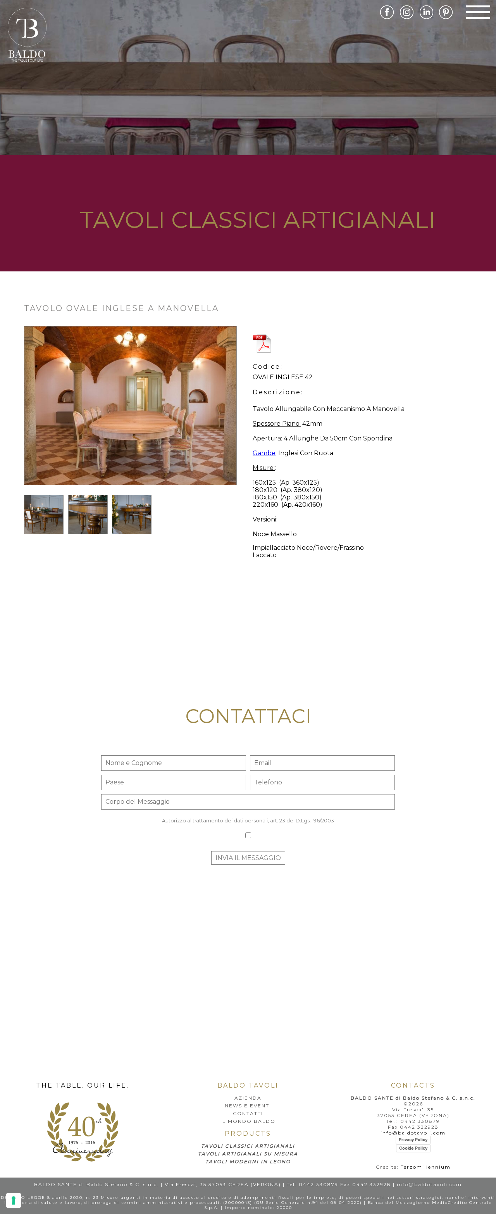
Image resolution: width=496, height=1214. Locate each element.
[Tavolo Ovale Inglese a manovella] (130, 492)
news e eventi (248, 1106)
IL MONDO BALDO (248, 1121)
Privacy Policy (413, 1139)
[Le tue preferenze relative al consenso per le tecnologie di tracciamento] (13, 1200)
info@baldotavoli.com (413, 1133)
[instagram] (409, 17)
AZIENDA (248, 1098)
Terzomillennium (426, 1167)
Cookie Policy (413, 1148)
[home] (83, 1159)
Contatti (248, 1113)
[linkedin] (429, 17)
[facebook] (389, 17)
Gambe (264, 453)
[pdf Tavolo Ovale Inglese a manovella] (359, 344)
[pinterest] (448, 17)
